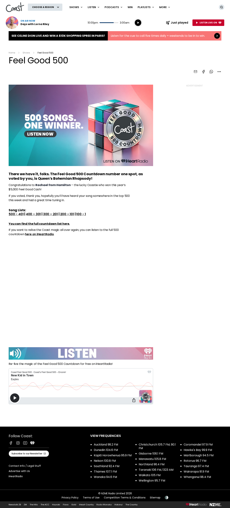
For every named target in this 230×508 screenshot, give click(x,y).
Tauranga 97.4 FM (196, 466)
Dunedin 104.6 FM (106, 450)
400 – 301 (33, 214)
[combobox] (219, 72)
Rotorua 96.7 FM (195, 461)
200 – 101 (67, 214)
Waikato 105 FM (149, 475)
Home (12, 52)
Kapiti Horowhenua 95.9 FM (113, 455)
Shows (26, 52)
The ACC (45, 504)
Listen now (27, 22)
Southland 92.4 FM (106, 466)
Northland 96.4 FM (151, 464)
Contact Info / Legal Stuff (25, 466)
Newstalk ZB (15, 504)
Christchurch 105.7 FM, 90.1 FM (157, 446)
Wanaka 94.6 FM (105, 477)
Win (130, 7)
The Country (131, 504)
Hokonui (118, 504)
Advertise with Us (19, 471)
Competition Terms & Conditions (125, 497)
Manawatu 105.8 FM (152, 459)
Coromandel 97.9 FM (198, 444)
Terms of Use (91, 497)
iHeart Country (86, 504)
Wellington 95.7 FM (152, 480)
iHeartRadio (16, 476)
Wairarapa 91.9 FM (196, 471)
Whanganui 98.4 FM (197, 477)
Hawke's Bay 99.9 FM (198, 450)
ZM (25, 504)
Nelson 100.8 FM (105, 461)
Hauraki (56, 504)
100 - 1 (81, 214)
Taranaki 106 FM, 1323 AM (156, 470)
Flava (65, 504)
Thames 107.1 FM (105, 471)
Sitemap (155, 497)
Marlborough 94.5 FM (198, 455)
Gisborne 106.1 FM (151, 453)
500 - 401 (16, 214)
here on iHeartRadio (39, 234)
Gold (73, 504)
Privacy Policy (70, 497)
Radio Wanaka (104, 504)
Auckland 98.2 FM (106, 444)
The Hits (34, 504)
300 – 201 (50, 214)
